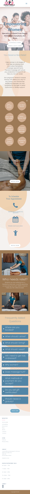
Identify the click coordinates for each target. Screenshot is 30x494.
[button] (26, 3)
